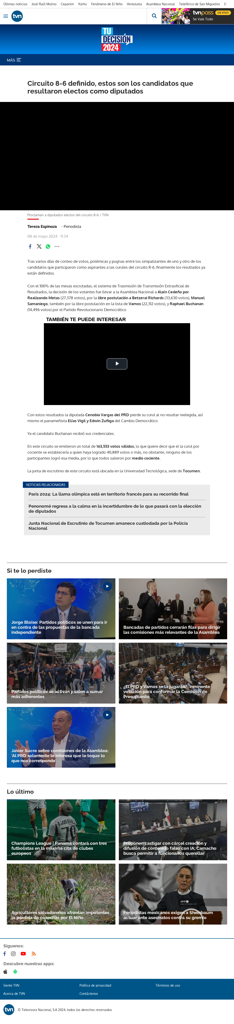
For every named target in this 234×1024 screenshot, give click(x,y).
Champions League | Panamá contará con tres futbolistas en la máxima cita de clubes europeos (59, 848)
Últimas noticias (15, 4)
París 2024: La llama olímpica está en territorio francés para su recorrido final (109, 493)
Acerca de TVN (14, 993)
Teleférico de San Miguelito (199, 4)
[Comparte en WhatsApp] (48, 246)
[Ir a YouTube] (24, 953)
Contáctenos (89, 993)
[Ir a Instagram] (14, 953)
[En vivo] (195, 12)
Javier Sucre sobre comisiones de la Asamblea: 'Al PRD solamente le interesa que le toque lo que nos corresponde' (60, 755)
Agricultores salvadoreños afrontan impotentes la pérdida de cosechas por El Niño (60, 915)
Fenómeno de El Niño (106, 4)
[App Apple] (6, 971)
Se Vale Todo (203, 19)
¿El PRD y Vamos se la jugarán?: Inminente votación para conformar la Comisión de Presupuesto (166, 691)
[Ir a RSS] (34, 953)
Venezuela (134, 4)
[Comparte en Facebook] (30, 246)
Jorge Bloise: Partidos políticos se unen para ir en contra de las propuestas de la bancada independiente (59, 627)
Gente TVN (11, 985)
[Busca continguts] (154, 16)
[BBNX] (8, 1009)
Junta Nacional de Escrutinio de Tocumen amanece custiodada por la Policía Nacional (108, 526)
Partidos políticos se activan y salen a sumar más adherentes (57, 694)
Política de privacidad (95, 985)
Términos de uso (168, 985)
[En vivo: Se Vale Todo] (176, 16)
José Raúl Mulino (44, 4)
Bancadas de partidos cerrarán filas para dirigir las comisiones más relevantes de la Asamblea (171, 630)
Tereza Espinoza (42, 226)
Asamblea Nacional (160, 4)
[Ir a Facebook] (5, 953)
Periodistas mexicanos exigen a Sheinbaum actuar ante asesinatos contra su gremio (168, 915)
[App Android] (16, 971)
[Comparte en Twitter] (39, 246)
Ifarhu (82, 4)
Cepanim (67, 4)
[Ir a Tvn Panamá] (79, 16)
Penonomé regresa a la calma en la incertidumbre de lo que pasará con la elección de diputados (115, 509)
